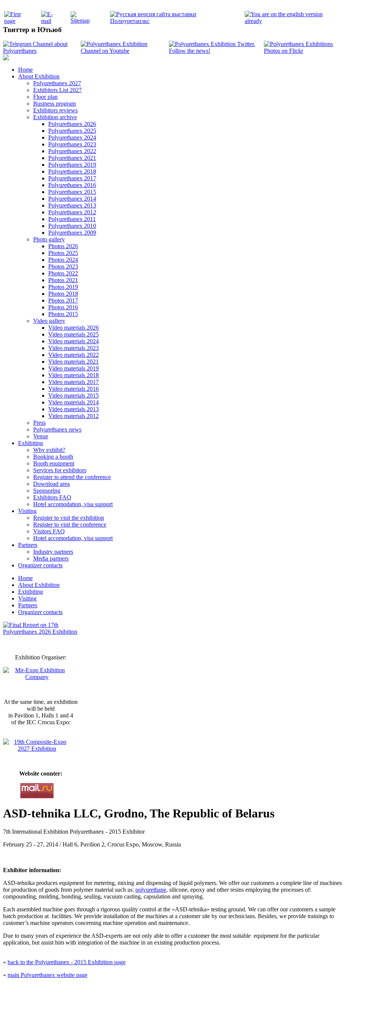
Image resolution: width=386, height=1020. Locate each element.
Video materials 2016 (73, 389)
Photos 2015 (63, 314)
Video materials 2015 (73, 395)
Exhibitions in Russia (236, 1006)
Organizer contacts (40, 565)
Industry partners (53, 551)
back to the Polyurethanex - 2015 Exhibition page (67, 962)
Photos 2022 (63, 273)
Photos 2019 (63, 287)
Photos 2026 (63, 246)
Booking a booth (53, 456)
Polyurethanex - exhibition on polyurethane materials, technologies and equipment (139, 990)
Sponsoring (46, 490)
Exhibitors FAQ (52, 497)
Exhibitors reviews (55, 110)
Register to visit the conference (69, 524)
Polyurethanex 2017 (72, 178)
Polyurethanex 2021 (72, 158)
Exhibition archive (55, 117)
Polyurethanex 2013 (72, 205)
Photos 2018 (63, 293)
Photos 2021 (63, 280)
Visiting (27, 511)
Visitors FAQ (49, 531)
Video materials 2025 (73, 334)
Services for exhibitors (59, 470)
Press (39, 422)
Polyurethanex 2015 (72, 192)
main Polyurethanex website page (47, 975)
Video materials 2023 (73, 348)
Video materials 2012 (73, 416)
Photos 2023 (63, 266)
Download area (51, 484)
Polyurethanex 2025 (72, 131)
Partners (27, 545)
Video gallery (49, 321)
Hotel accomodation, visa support (73, 504)
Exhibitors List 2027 (57, 90)
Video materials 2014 (73, 402)
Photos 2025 (63, 253)
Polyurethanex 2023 (72, 144)
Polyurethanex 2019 (72, 164)
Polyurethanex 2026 (72, 124)
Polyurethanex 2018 (72, 171)
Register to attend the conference (72, 477)
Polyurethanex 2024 (72, 137)
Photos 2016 (63, 307)
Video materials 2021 (73, 361)
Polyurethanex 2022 (72, 151)
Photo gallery (49, 239)
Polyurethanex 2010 (72, 226)
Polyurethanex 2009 (72, 232)
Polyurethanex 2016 (72, 185)
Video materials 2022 (73, 355)
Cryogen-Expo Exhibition (153, 1006)
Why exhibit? (49, 450)
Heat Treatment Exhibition (196, 1006)
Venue (40, 436)
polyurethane (150, 889)
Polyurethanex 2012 (72, 212)
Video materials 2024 (73, 341)
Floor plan (45, 97)
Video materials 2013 (73, 409)
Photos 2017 (63, 300)
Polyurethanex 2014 (72, 198)
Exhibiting (30, 443)
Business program (54, 103)
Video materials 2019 (73, 368)
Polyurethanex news (57, 429)
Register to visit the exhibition (68, 518)
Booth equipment (53, 463)
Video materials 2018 (73, 375)
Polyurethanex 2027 (57, 83)
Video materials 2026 (73, 327)
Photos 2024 (63, 260)
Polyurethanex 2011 (72, 219)
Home (25, 69)
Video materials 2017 (73, 382)
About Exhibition (39, 76)
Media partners (51, 558)
